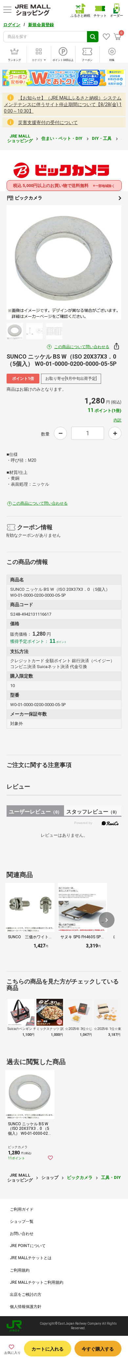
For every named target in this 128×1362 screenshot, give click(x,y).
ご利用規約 (20, 1270)
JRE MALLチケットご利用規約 (36, 1282)
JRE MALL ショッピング (20, 138)
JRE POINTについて (28, 1245)
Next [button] (107, 262)
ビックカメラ (28, 197)
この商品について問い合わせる (81, 347)
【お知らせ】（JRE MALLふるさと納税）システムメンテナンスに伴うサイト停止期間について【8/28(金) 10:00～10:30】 (63, 104)
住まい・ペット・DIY (62, 138)
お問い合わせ (21, 1233)
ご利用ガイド (21, 1209)
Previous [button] (21, 262)
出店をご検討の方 (25, 1294)
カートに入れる (48, 1349)
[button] (106, 920)
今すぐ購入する (98, 1349)
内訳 (117, 420)
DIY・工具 (102, 138)
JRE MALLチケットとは (31, 1258)
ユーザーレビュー (35, 812)
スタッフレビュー (92, 812)
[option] (64, 262)
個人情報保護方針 (25, 1306)
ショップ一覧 (21, 1221)
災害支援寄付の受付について (48, 122)
